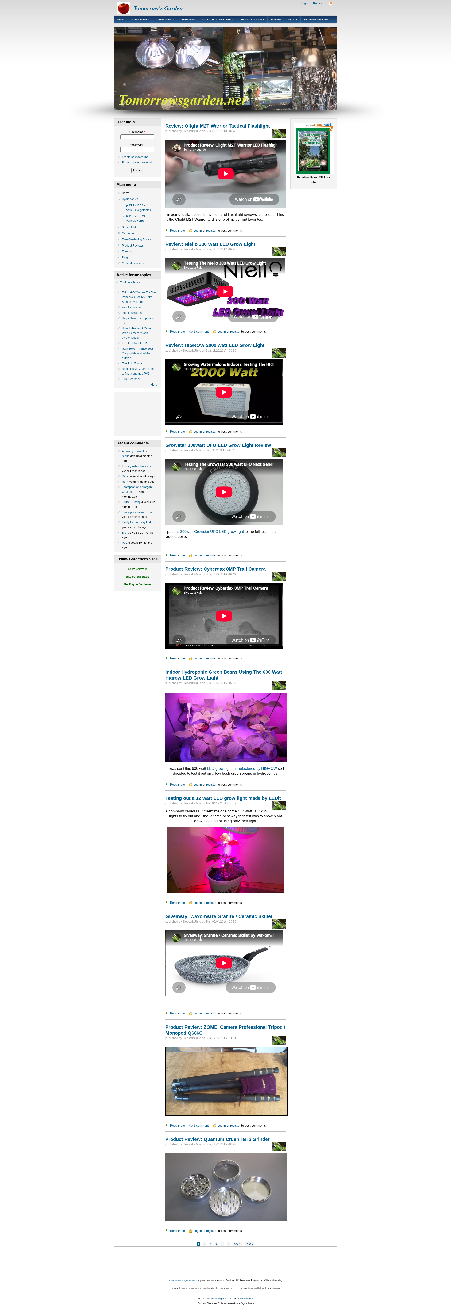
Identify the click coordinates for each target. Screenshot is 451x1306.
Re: (124, 476)
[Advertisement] (199, 1263)
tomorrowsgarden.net (220, 1298)
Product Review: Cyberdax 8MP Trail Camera (215, 569)
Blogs (292, 19)
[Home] (123, 13)
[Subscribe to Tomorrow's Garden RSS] (330, 4)
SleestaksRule (245, 1298)
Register (318, 3)
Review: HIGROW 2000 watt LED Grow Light (214, 345)
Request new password (137, 162)
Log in (198, 230)
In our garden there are (136, 466)
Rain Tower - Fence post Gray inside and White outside (137, 353)
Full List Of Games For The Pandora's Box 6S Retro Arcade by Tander (139, 297)
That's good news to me (137, 512)
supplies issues (132, 307)
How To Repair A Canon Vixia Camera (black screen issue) (137, 333)
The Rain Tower (132, 363)
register (211, 230)
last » (249, 1244)
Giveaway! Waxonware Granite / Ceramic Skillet (218, 916)
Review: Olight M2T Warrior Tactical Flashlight (217, 126)
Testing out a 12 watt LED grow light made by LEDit (223, 798)
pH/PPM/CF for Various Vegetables (138, 208)
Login (304, 3)
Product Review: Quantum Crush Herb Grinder (217, 1139)
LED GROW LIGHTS (135, 343)
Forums (276, 19)
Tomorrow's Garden (158, 8)
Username (137, 132)
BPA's (125, 532)
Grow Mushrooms (316, 19)
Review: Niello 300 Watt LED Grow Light (210, 244)
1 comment (201, 331)
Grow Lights (165, 19)
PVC (125, 542)
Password (137, 144)
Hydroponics (140, 19)
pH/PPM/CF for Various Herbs (135, 218)
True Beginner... (132, 379)
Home (120, 19)
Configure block (130, 282)
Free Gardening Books (217, 19)
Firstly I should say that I (137, 522)
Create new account (135, 157)
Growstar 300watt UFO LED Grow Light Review (218, 445)
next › (237, 1244)
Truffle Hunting (131, 502)
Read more (177, 230)
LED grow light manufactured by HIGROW (242, 769)
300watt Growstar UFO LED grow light (212, 532)
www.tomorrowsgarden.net (182, 1280)
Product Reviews (252, 19)
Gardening (188, 19)
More (154, 384)
